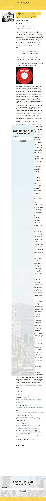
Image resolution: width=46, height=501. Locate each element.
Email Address (4, 487)
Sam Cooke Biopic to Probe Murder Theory (30, 404)
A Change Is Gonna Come (27, 26)
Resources (37, 499)
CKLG (28, 21)
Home (8, 499)
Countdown (32, 439)
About (42, 499)
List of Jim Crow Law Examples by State (24, 428)
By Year (22, 499)
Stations (27, 499)
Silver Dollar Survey (20, 435)
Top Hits (12, 499)
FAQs (32, 499)
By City (17, 499)
